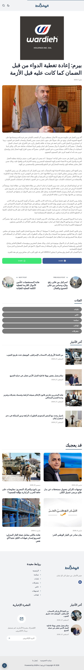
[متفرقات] (42, 331)
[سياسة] (42, 320)
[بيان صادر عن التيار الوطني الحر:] (63, 512)
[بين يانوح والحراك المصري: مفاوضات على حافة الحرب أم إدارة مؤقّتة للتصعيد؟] (21, 467)
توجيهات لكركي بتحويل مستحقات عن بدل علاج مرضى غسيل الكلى (63, 491)
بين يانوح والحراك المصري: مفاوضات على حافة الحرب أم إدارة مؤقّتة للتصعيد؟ (21, 491)
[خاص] (42, 314)
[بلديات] (42, 309)
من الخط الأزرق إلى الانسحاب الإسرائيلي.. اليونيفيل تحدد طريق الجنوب (35, 355)
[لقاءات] (42, 325)
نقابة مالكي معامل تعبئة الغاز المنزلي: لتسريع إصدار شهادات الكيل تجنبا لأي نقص (23, 537)
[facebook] (80, 582)
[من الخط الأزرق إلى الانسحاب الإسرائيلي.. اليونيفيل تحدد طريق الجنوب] (73, 357)
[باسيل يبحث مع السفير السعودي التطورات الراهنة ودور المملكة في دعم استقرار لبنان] (73, 419)
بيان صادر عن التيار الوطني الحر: (67, 534)
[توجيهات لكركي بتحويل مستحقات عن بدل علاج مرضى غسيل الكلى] (63, 467)
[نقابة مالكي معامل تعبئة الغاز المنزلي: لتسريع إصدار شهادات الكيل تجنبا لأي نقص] (21, 512)
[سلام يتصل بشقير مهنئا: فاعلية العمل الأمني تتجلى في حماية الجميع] (73, 377)
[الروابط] (42, 5)
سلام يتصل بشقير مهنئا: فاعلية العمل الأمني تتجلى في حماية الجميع (36, 375)
